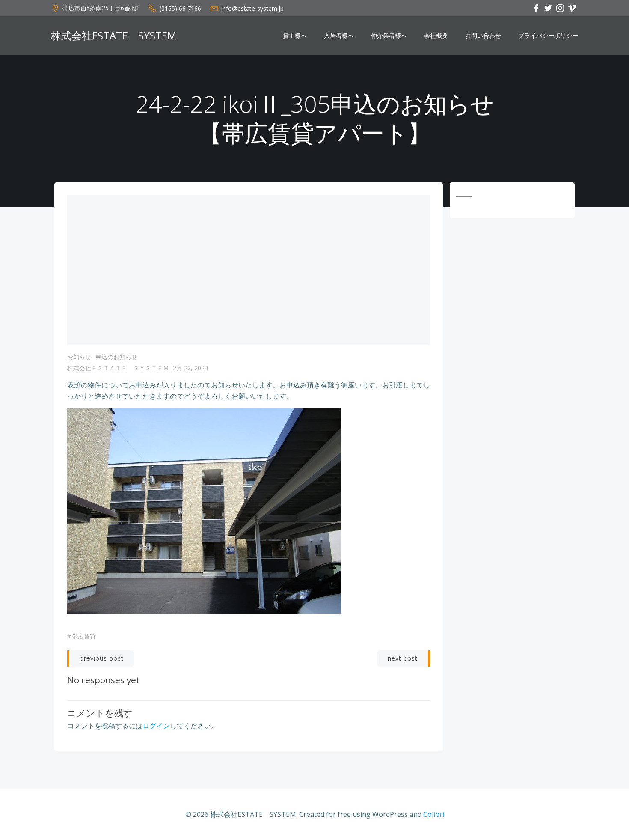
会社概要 (436, 35)
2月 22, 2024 (190, 368)
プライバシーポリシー (548, 35)
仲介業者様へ (389, 35)
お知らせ (79, 357)
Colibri (433, 814)
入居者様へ (339, 35)
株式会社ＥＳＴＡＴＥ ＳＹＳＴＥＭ (118, 368)
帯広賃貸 (84, 636)
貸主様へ (295, 35)
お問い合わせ (483, 35)
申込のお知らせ (116, 357)
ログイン (156, 725)
